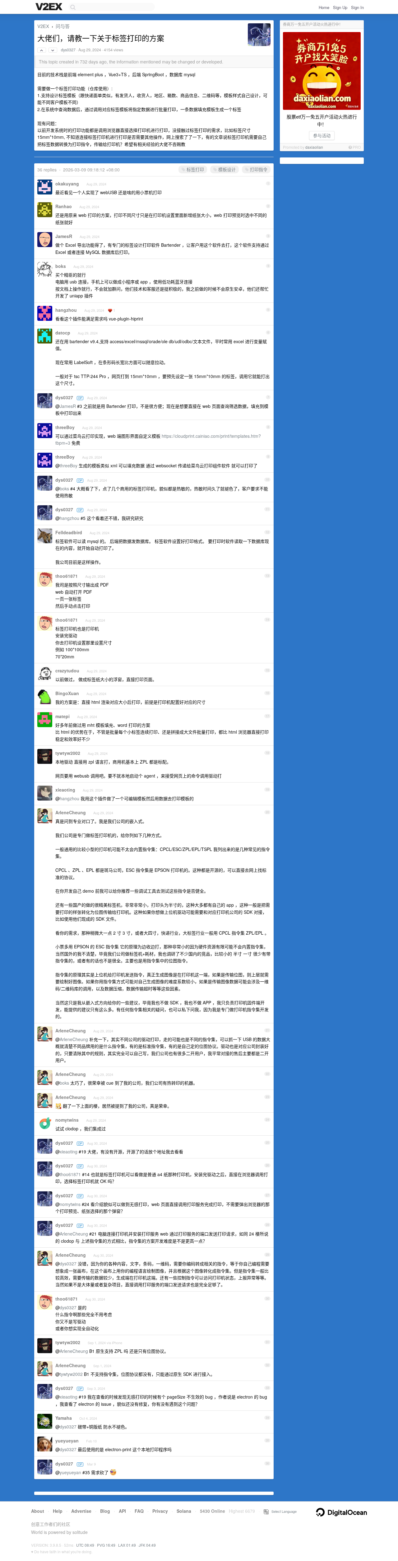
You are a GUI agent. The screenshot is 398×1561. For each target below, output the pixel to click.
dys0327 (68, 50)
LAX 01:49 (127, 1545)
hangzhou (66, 310)
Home (324, 7)
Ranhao (63, 206)
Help (57, 1511)
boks (60, 266)
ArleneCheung (70, 812)
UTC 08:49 (85, 1545)
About (37, 1511)
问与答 (63, 26)
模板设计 (226, 169)
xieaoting (65, 790)
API (122, 1511)
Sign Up (340, 7)
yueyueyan (67, 1440)
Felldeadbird (68, 532)
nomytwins (67, 1120)
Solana (184, 1511)
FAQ (139, 1511)
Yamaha (63, 1418)
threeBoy (65, 427)
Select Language (283, 1511)
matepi (62, 716)
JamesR (63, 236)
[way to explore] (49, 7)
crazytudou (67, 670)
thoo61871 (66, 576)
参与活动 (322, 135)
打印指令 (258, 169)
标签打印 (194, 169)
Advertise (81, 1511)
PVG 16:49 (106, 1545)
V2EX (43, 26)
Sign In (357, 7)
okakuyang (67, 183)
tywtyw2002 (67, 753)
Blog (105, 1511)
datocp (62, 332)
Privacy (160, 1511)
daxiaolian (314, 147)
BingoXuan (67, 693)
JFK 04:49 (147, 1545)
